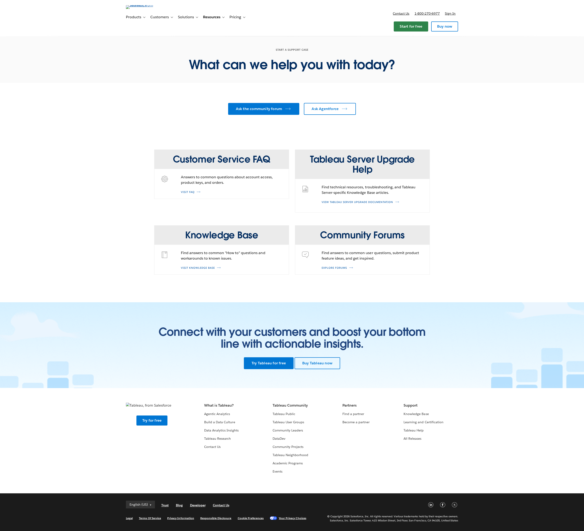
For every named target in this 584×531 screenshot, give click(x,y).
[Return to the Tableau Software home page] (145, 5)
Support (410, 405)
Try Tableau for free (269, 363)
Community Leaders (288, 430)
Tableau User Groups (288, 422)
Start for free (411, 26)
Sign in (450, 13)
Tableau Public (284, 414)
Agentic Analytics (217, 414)
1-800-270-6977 (427, 13)
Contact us (401, 13)
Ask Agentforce (325, 108)
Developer (198, 505)
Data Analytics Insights (221, 430)
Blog (179, 505)
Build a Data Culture (219, 422)
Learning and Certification (423, 422)
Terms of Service (150, 518)
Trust (165, 505)
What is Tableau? (219, 405)
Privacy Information (180, 518)
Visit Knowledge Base (198, 268)
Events (277, 471)
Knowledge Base (416, 414)
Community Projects (288, 447)
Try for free (152, 420)
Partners (349, 405)
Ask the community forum (259, 108)
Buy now (444, 26)
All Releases (412, 438)
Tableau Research (217, 438)
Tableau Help (414, 430)
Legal (129, 518)
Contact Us (212, 447)
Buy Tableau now (317, 363)
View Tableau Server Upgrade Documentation (357, 202)
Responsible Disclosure (216, 518)
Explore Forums (334, 268)
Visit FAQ (188, 192)
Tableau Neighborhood (290, 455)
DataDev (279, 438)
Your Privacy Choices (292, 518)
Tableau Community (290, 405)
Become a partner (356, 422)
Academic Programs (288, 463)
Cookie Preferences (251, 518)
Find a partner (353, 414)
